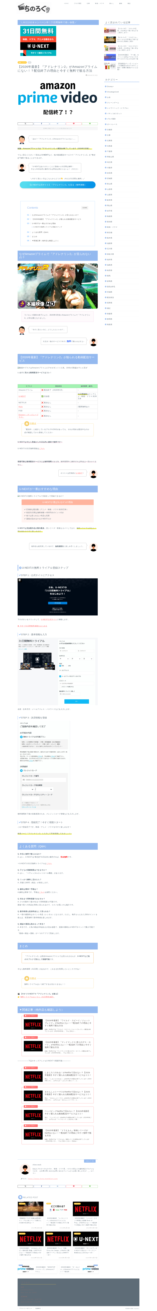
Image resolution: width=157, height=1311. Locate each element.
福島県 (109, 265)
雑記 (129, 3)
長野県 (109, 303)
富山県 (109, 184)
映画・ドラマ (99, 3)
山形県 (109, 189)
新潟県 (109, 222)
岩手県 (109, 211)
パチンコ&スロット (114, 113)
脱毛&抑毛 (111, 287)
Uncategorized (113, 92)
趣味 (120, 3)
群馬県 (109, 281)
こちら (42, 448)
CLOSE (85, 207)
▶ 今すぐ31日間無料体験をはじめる (32, 626)
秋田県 (109, 270)
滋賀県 (109, 243)
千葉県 (109, 151)
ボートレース (112, 124)
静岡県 (109, 319)
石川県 (109, 249)
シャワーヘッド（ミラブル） (118, 108)
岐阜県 (109, 200)
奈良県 (109, 173)
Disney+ (110, 86)
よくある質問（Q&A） (40, 232)
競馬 (109, 276)
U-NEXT (22, 396)
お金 (109, 97)
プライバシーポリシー (25, 1308)
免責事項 (38, 1308)
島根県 (109, 216)
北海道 (109, 146)
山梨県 (109, 195)
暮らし (111, 3)
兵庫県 (109, 140)
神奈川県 (110, 254)
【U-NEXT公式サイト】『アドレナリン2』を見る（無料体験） (58, 185)
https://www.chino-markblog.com (43, 1178)
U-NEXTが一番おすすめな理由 (44, 223)
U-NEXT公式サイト (49, 619)
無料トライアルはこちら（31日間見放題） (37, 997)
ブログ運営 (77, 3)
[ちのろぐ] (34, 13)
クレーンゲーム (113, 103)
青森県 (109, 314)
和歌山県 (110, 157)
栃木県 (109, 238)
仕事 (88, 3)
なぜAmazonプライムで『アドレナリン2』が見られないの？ (55, 215)
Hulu (21, 407)
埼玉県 (109, 162)
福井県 (109, 259)
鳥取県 (109, 324)
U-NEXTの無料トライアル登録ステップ (47, 227)
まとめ (34, 236)
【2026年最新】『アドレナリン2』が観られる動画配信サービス (56, 219)
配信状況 (110, 297)
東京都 (109, 232)
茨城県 (109, 292)
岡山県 (109, 205)
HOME (66, 3)
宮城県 (109, 178)
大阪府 (109, 168)
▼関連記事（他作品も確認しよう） (45, 241)
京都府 (109, 130)
